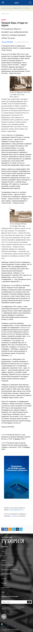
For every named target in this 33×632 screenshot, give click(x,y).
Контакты (3, 560)
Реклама (3, 556)
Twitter (3, 592)
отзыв (12, 516)
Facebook (11, 510)
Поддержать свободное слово (9, 569)
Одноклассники (5, 587)
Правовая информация (7, 565)
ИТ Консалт (15, 629)
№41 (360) (17, 8)
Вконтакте (20, 510)
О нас (2, 551)
